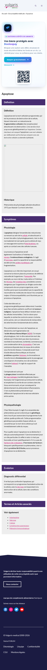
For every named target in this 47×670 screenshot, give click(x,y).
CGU (5, 652)
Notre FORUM (9, 641)
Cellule (12, 523)
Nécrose (12, 520)
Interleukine (14, 517)
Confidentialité (33, 646)
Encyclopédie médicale (16, 14)
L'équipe (20, 646)
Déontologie (8, 646)
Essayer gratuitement (16, 59)
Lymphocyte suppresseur (19, 526)
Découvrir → (9, 65)
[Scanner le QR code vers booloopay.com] (23, 76)
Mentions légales (18, 652)
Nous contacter (12, 584)
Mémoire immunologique (19, 528)
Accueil (4, 14)
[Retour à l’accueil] (11, 5)
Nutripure (38, 598)
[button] (36, 5)
